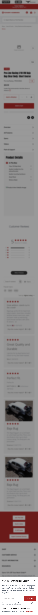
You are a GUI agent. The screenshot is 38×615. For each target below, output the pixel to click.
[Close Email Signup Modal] (34, 580)
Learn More (29, 611)
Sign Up (30, 598)
